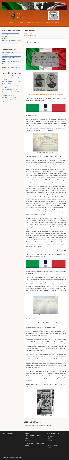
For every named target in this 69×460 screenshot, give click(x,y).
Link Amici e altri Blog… (8, 433)
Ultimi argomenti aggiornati (53, 22)
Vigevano (11, 22)
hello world (4, 52)
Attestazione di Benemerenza (8, 40)
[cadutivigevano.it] (34, 6)
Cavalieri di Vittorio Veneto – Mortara (10, 99)
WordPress (19, 457)
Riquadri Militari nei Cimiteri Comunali (54, 25)
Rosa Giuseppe (5, 95)
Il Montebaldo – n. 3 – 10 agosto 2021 (10, 36)
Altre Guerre (38, 25)
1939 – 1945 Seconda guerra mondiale (10, 85)
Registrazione (28, 440)
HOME (3, 22)
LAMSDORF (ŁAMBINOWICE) (8, 81)
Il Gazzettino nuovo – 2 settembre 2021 (10, 33)
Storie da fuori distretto (9, 25)
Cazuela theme (6, 457)
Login (26, 438)
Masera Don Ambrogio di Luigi (13, 65)
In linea (28, 33)
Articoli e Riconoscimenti (24, 25)
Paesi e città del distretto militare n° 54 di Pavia (30, 22)
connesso (33, 425)
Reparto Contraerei (6, 97)
